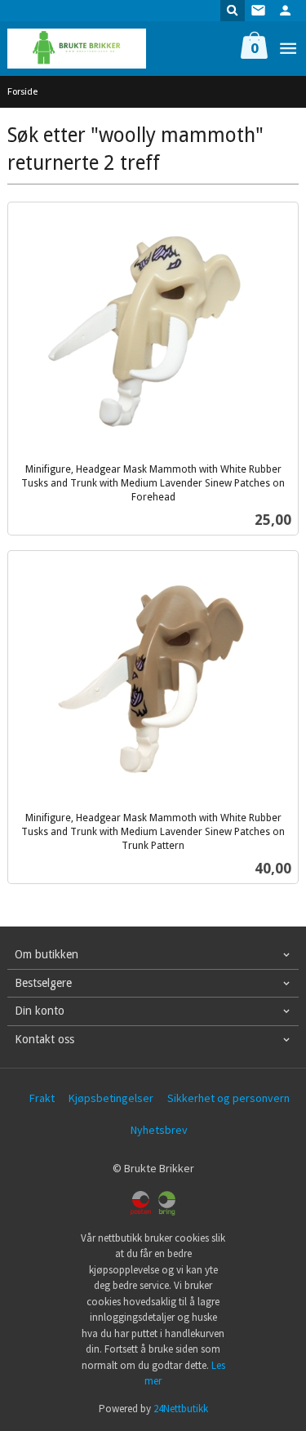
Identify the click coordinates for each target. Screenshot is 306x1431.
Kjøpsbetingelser (111, 1098)
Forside (22, 91)
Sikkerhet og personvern (228, 1098)
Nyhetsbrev (159, 1129)
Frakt (42, 1098)
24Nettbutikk (180, 1408)
